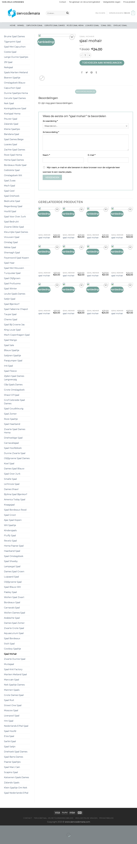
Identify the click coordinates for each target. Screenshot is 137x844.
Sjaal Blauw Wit (12, 587)
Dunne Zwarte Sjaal (14, 453)
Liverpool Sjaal (11, 715)
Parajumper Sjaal (13, 360)
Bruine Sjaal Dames (14, 36)
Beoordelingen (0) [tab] (85, 92)
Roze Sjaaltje (11, 419)
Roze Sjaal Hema (75, 25)
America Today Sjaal (14, 499)
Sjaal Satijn (9, 746)
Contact (62, 2)
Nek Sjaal (9, 103)
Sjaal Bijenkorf (11, 304)
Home (12, 25)
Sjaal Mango (10, 340)
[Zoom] (42, 78)
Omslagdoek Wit (13, 175)
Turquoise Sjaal (12, 273)
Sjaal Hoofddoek (13, 448)
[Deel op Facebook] (82, 72)
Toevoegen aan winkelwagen (102, 62)
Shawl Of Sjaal (11, 395)
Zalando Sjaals (11, 782)
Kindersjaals (10, 530)
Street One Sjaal (13, 705)
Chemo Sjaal (10, 319)
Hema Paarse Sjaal (14, 546)
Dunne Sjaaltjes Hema (16, 93)
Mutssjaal (9, 664)
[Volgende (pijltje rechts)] (10, 839)
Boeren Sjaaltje (12, 77)
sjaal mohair (44, 237)
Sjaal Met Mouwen (14, 268)
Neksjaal (8, 67)
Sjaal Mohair (10, 654)
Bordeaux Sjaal (12, 602)
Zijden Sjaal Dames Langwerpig (14, 378)
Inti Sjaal (8, 366)
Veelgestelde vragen (111, 2)
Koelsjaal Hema (12, 113)
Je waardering (50, 121)
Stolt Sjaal (9, 643)
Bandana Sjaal (11, 134)
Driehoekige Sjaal (13, 438)
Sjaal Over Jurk (12, 474)
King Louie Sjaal (12, 330)
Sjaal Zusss (9, 180)
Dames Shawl (11, 489)
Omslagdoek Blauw (14, 82)
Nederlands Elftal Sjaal (16, 726)
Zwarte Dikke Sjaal (14, 227)
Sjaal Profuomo (12, 283)
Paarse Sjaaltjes (12, 762)
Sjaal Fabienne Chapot (16, 309)
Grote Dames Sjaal (14, 695)
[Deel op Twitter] (87, 72)
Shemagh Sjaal (12, 252)
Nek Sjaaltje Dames (14, 684)
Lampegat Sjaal (12, 566)
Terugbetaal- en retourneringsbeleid (84, 2)
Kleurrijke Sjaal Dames (16, 232)
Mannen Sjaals (11, 690)
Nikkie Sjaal (10, 247)
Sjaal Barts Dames (13, 757)
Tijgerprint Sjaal (12, 41)
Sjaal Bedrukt (11, 221)
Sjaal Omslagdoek (13, 556)
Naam (46, 155)
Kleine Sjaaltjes (12, 129)
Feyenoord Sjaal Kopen (16, 258)
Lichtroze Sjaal (12, 484)
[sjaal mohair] (49, 220)
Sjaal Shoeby (11, 561)
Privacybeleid (129, 2)
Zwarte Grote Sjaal (14, 628)
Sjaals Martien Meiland (16, 72)
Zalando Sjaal (11, 124)
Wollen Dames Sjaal (14, 612)
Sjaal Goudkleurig (13, 408)
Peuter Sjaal (10, 119)
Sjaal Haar (9, 263)
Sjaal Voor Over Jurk (15, 216)
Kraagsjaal (9, 504)
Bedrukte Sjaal (12, 201)
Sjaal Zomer (10, 414)
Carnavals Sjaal (12, 607)
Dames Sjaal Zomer (14, 623)
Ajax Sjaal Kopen (13, 520)
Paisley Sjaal (10, 592)
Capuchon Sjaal (34, 25)
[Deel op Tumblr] (96, 72)
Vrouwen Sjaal (11, 237)
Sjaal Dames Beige (14, 139)
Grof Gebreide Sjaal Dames (14, 402)
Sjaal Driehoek (11, 196)
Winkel (20, 25)
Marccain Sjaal (11, 679)
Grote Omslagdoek (14, 390)
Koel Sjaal (9, 463)
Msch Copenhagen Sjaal (17, 335)
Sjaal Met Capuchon (15, 46)
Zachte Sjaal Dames (14, 149)
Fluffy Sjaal (10, 535)
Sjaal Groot (10, 515)
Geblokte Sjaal (12, 170)
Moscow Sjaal (11, 710)
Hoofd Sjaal (10, 211)
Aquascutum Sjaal (14, 633)
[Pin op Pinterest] (91, 72)
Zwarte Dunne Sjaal (14, 659)
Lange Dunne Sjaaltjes (16, 57)
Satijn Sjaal (9, 299)
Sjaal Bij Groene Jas (14, 324)
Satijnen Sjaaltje (12, 355)
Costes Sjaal (10, 52)
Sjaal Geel (106, 25)
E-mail (91, 155)
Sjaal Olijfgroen (12, 278)
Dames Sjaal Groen (14, 571)
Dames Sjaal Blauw (14, 468)
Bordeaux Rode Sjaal (15, 165)
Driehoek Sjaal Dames (15, 751)
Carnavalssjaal (11, 443)
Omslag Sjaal (120, 25)
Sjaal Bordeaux (12, 638)
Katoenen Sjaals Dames (16, 777)
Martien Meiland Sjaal (15, 674)
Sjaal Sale (9, 345)
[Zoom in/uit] (10, 828)
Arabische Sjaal (12, 618)
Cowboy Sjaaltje (12, 648)
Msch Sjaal (9, 185)
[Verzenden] (67, 13)
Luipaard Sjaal (11, 576)
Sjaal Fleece (10, 371)
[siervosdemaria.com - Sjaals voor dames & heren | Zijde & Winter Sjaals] (22, 13)
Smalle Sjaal (10, 479)
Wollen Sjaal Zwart (14, 597)
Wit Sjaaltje (10, 525)
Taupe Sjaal (10, 314)
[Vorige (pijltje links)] (2, 839)
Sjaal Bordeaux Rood (15, 510)
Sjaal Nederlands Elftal (16, 793)
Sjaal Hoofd (10, 731)
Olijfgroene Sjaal (13, 582)
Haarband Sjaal (12, 551)
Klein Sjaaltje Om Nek (15, 787)
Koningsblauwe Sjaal (15, 108)
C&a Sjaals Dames (13, 384)
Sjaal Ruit (9, 700)
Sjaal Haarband (12, 424)
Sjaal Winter (10, 288)
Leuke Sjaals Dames (14, 294)
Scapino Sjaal (11, 772)
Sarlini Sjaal (10, 741)
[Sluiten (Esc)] (2, 828)
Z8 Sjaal (8, 62)
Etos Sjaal (9, 736)
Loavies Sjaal (92, 25)
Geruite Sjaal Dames (54, 25)
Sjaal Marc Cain (12, 767)
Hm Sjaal (8, 721)
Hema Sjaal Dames (14, 160)
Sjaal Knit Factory (13, 669)
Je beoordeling (51, 132)
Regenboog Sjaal (13, 206)
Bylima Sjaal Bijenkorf (15, 494)
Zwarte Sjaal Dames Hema (14, 431)
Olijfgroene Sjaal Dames (17, 458)
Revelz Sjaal (10, 540)
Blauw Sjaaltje (11, 350)
